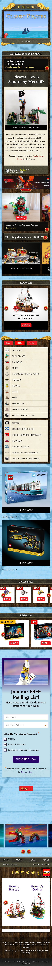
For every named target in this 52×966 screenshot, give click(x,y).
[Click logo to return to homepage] (26, 19)
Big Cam (20, 61)
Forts (15, 368)
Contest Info (11, 228)
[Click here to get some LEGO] (26, 490)
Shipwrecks (18, 403)
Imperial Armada (20, 446)
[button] (22, 190)
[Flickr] (28, 7)
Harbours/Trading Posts (25, 374)
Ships (14, 397)
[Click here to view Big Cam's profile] (7, 171)
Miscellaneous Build (13, 67)
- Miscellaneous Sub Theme (25, 458)
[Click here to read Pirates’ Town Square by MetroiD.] (47, 68)
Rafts (15, 391)
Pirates (15, 423)
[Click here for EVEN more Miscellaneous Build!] (45, 237)
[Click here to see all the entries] (47, 230)
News (8, 343)
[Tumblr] (38, 872)
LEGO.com (26, 615)
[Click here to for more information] (26, 304)
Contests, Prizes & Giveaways (23, 750)
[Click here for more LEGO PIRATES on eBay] (26, 788)
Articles (31, 343)
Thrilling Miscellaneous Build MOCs (26, 237)
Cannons (17, 362)
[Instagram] (23, 7)
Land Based (29, 67)
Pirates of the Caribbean (25, 452)
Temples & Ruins (20, 409)
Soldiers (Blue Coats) (23, 429)
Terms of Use (26, 772)
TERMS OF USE (10, 864)
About (46, 859)
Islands (16, 385)
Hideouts (16, 380)
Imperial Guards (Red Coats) (26, 435)
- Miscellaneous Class (23, 415)
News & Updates (17, 744)
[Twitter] (33, 872)
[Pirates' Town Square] (26, 107)
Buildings (17, 350)
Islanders (17, 440)
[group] (26, 178)
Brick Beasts (18, 356)
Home (6, 859)
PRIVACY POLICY (41, 864)
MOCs (19, 343)
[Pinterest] (33, 7)
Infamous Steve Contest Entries (21, 225)
